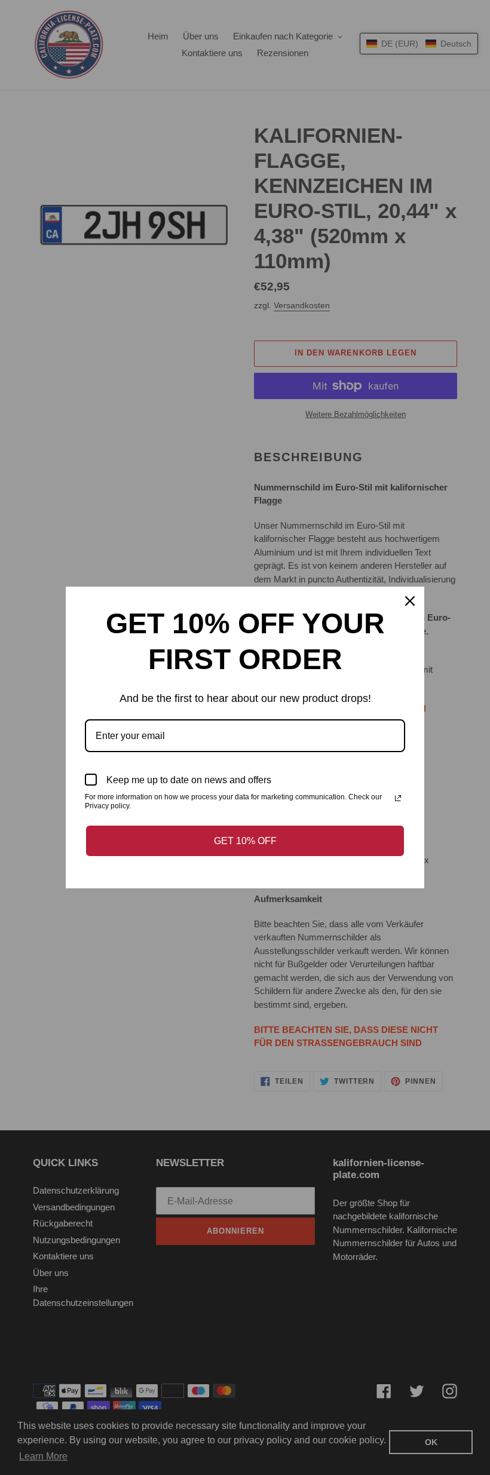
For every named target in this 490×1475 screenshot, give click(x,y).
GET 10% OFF (245, 841)
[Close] (410, 601)
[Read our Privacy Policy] (398, 798)
